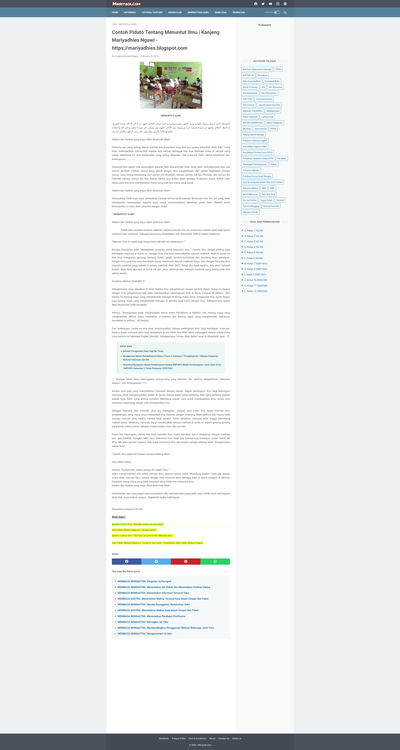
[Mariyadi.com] (128, 3)
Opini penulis (260, 128)
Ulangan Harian (250, 212)
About (212, 738)
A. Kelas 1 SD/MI (253, 230)
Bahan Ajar (175, 12)
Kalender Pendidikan (253, 111)
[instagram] (277, 3)
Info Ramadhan (269, 93)
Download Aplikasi (252, 81)
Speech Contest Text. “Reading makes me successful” (138, 524)
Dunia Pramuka (250, 87)
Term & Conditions (197, 738)
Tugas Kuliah (266, 200)
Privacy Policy (178, 738)
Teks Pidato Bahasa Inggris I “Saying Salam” (134, 530)
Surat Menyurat (250, 194)
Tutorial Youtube (271, 206)
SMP (272, 188)
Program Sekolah (251, 170)
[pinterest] (284, 3)
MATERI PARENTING (253, 123)
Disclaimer (164, 738)
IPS (263, 87)
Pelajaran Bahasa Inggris (255, 140)
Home (115, 12)
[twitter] (262, 3)
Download (239, 12)
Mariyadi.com (204, 745)
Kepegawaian (273, 111)
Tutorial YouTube (152, 12)
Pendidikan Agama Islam (255, 146)
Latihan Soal (267, 117)
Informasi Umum (264, 99)
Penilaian (282, 158)
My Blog (247, 128)
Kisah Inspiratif (250, 117)
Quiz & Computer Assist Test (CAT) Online (263, 182)
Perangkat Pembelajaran (255, 164)
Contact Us (223, 738)
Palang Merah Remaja (253, 134)
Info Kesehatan (250, 93)
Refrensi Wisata (250, 188)
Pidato (274, 164)
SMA (264, 188)
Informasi (130, 12)
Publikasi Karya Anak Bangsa (257, 176)
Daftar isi (236, 738)
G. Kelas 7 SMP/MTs (255, 263)
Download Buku (272, 81)
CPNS (278, 69)
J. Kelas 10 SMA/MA (255, 280)
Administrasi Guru (198, 12)
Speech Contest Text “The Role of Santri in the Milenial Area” (142, 535)
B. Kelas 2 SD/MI (253, 236)
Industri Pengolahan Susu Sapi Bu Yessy (143, 351)
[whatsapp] (215, 561)
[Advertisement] (171, 677)
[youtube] (270, 3)
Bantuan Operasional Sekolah (257, 69)
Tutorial (280, 200)
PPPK (273, 128)
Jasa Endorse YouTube (269, 105)
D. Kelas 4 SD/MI (253, 247)
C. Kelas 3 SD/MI (253, 241)
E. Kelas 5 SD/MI (253, 252)
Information (248, 105)
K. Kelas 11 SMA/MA (256, 285)
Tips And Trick (268, 194)
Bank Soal (221, 12)
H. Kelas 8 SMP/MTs (255, 269)
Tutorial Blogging (251, 206)
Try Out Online (249, 200)
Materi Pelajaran (274, 123)
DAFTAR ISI (248, 75)
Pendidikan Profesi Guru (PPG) (258, 152)
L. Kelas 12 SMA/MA (255, 291)
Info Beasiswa (275, 87)
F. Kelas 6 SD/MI (253, 258)
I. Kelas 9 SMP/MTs (255, 274)
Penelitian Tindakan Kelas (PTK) (258, 158)
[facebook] (255, 3)
